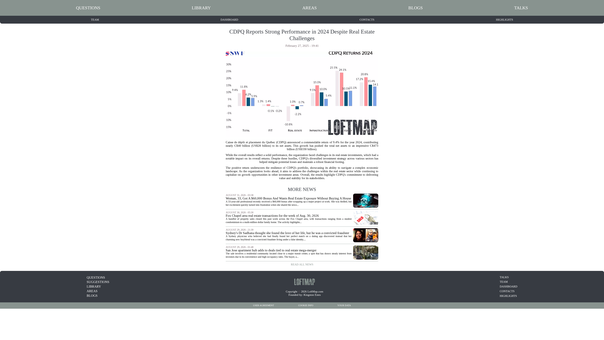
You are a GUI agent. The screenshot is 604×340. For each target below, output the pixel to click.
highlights (504, 19)
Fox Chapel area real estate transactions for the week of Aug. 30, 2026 (272, 215)
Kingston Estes (312, 294)
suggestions (98, 282)
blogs (415, 7)
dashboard (229, 19)
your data (344, 305)
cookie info (305, 305)
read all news (302, 264)
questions (88, 7)
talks (521, 7)
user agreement (263, 305)
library (201, 7)
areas (309, 7)
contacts (367, 19)
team (95, 19)
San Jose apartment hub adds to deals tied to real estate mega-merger (271, 250)
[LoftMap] (304, 282)
